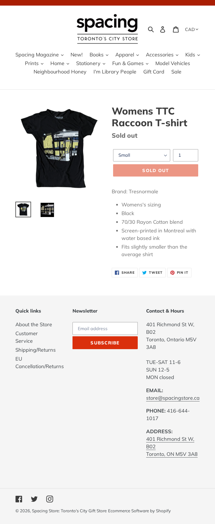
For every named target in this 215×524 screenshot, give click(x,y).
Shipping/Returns (35, 350)
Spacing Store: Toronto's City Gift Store (69, 510)
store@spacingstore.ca (173, 398)
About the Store (33, 324)
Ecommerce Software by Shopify (139, 510)
